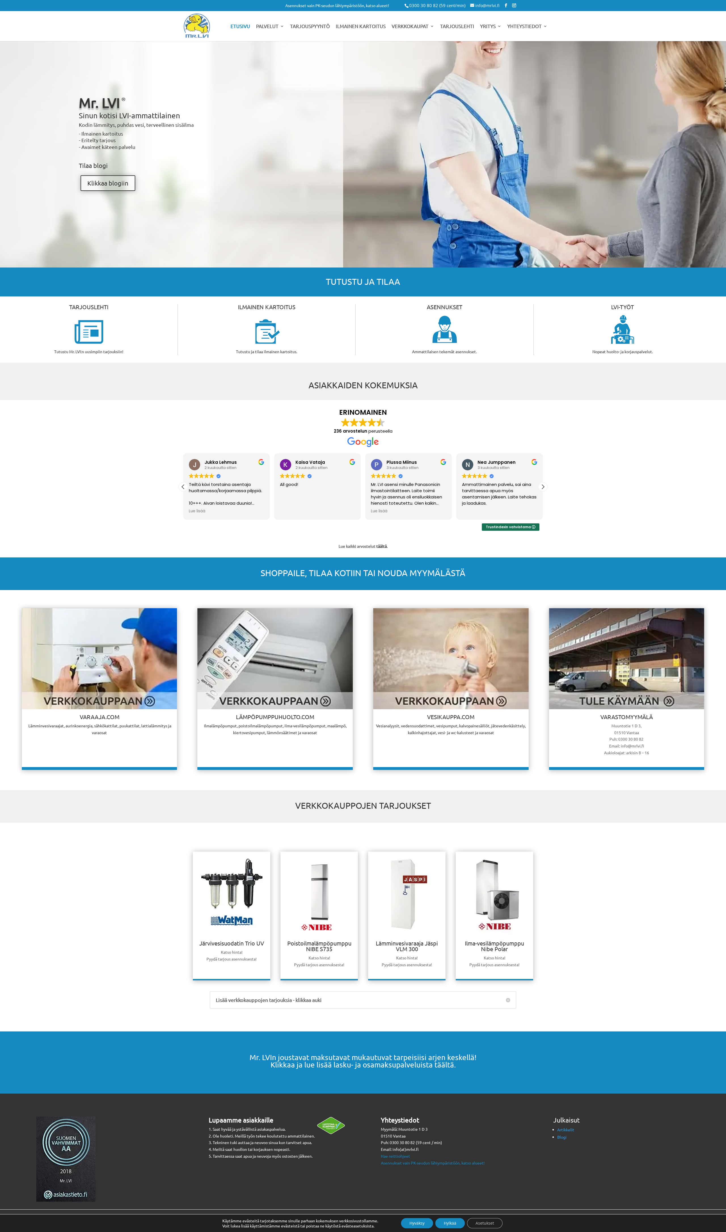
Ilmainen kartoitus (361, 26)
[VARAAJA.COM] (99, 658)
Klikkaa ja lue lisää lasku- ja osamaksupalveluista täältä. (363, 1064)
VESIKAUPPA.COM (450, 716)
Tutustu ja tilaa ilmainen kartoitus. (266, 351)
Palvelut (267, 26)
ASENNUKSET (444, 306)
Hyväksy (417, 1223)
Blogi (562, 1137)
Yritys (488, 26)
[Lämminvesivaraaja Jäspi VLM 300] (407, 936)
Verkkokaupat (410, 26)
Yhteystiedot (524, 26)
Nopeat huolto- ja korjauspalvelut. (622, 351)
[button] (543, 487)
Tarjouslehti (457, 26)
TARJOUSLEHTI (88, 306)
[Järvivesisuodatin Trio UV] (231, 936)
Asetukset (485, 1223)
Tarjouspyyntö (310, 26)
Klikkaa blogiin (107, 183)
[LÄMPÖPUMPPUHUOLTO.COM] (275, 658)
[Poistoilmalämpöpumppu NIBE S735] (319, 936)
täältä (381, 546)
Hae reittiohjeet (395, 1156)
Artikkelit (565, 1129)
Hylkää (450, 1223)
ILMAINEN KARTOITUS (267, 306)
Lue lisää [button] (197, 511)
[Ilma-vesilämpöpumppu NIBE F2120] (494, 936)
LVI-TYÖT (622, 306)
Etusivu (240, 26)
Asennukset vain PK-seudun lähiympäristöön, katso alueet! (337, 5)
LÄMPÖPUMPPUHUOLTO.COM (275, 716)
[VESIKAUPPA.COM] (450, 658)
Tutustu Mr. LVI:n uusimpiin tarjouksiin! (88, 351)
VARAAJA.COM (99, 716)
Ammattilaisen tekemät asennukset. (444, 351)
